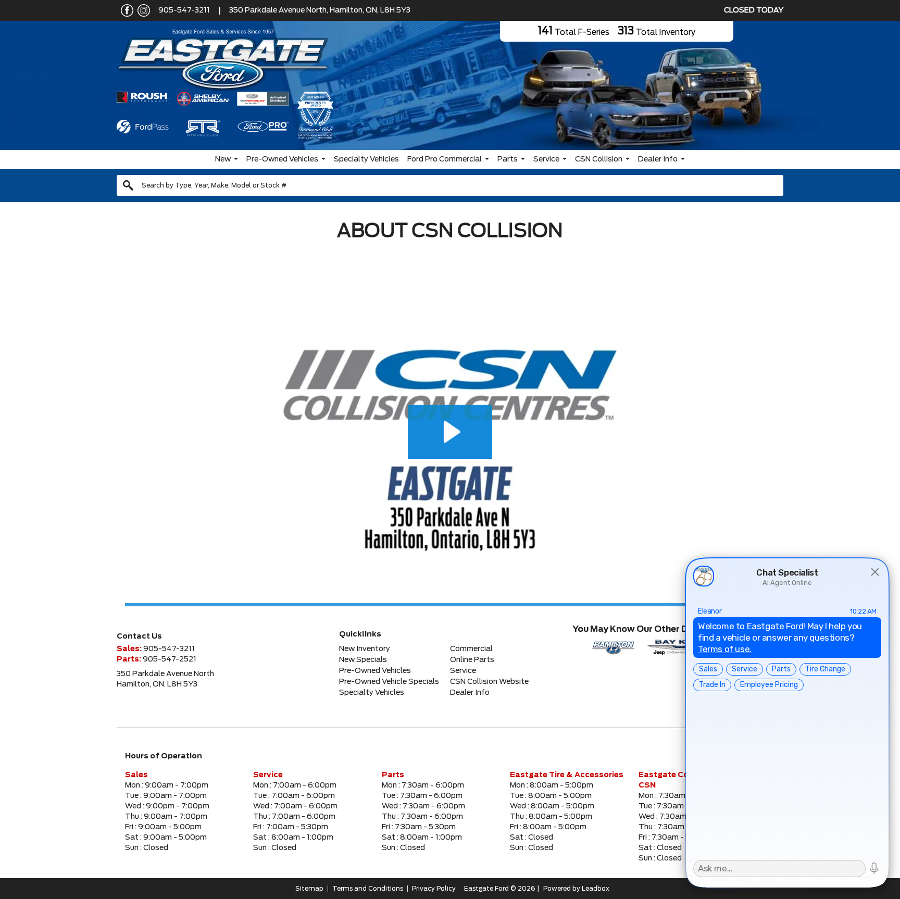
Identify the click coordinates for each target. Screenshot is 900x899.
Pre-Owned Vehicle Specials (389, 681)
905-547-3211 (184, 10)
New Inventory (364, 649)
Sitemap (309, 888)
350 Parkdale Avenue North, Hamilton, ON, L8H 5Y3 (319, 10)
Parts (507, 159)
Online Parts (472, 660)
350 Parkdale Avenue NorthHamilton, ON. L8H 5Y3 (165, 679)
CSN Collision (598, 159)
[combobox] (450, 185)
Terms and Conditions (367, 888)
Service (546, 159)
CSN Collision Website (489, 681)
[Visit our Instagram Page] (141, 10)
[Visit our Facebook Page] (125, 10)
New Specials (363, 660)
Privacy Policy (434, 888)
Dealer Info (658, 159)
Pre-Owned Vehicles (282, 159)
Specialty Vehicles (366, 159)
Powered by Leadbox (576, 888)
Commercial (471, 649)
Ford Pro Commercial (444, 159)
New (223, 159)
